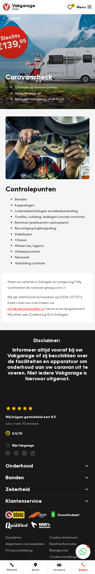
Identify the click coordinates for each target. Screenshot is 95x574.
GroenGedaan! (68, 515)
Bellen (83, 569)
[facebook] (8, 453)
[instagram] (24, 453)
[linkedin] (32, 453)
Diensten (13, 18)
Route (35, 569)
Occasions (59, 569)
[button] (83, 551)
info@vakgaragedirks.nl (25, 308)
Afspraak (11, 569)
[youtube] (16, 453)
